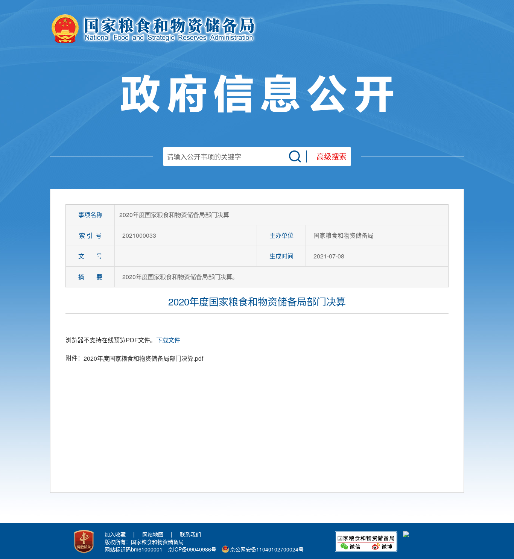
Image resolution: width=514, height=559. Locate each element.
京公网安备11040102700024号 (267, 549)
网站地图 (152, 534)
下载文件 (168, 340)
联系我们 (190, 534)
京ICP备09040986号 (192, 549)
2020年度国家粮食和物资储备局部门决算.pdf (143, 358)
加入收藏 (115, 534)
